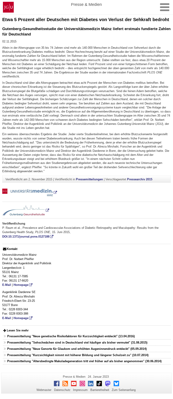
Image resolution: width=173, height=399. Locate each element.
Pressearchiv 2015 (139, 179)
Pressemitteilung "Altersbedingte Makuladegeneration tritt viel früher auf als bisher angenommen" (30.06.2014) (84, 361)
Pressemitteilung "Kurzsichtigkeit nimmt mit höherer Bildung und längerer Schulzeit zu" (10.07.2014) (77, 355)
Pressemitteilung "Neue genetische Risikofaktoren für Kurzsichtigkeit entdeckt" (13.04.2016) (71, 336)
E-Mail (6, 285)
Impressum (80, 390)
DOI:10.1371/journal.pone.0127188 (25, 236)
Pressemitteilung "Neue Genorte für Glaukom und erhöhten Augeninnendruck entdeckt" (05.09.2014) (77, 349)
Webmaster (43, 390)
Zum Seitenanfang (124, 390)
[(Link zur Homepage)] (29, 192)
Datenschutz (62, 390)
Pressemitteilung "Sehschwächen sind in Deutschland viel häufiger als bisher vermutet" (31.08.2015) (77, 342)
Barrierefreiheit (99, 390)
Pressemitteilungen (89, 179)
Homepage (21, 285)
